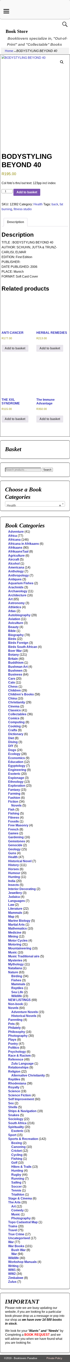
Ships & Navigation (22, 1111)
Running (17, 1178)
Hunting (14, 877)
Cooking (14, 726)
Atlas (12, 611)
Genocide (15, 845)
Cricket (16, 1150)
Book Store (17, 31)
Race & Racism (19, 1055)
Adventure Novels (24, 1012)
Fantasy (14, 789)
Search (47, 469)
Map (11, 916)
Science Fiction (19, 1095)
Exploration (16, 785)
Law (11, 904)
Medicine (14, 932)
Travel (12, 1230)
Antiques (15, 579)
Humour (14, 873)
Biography (16, 635)
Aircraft (13, 559)
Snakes (13, 1115)
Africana (14, 539)
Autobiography (19, 615)
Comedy (17, 1210)
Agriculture (16, 555)
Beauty (13, 627)
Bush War (18, 1250)
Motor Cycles (18, 940)
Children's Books (21, 694)
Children (14, 690)
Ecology (14, 754)
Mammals (15, 912)
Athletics (14, 607)
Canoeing (18, 1146)
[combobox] (35, 504)
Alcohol (14, 563)
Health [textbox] (34, 505)
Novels (16, 805)
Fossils (13, 821)
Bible (12, 631)
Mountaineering (19, 948)
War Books (16, 1246)
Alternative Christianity (28, 1075)
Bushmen (15, 670)
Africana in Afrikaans (23, 543)
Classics (14, 710)
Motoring (14, 944)
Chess (13, 686)
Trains (12, 1226)
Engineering (17, 770)
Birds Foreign (18, 642)
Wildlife (16, 996)
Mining (13, 936)
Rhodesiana (17, 1083)
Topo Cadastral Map (23, 1222)
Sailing (16, 1182)
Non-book (15, 1004)
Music (12, 952)
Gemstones (16, 841)
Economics (16, 758)
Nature (13, 972)
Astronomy (16, 603)
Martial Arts (16, 924)
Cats (11, 682)
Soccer (16, 1186)
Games (13, 833)
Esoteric (14, 773)
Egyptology (16, 765)
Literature (15, 908)
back (55, 204)
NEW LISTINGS (19, 1000)
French (13, 829)
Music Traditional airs (23, 956)
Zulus (12, 1281)
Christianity (16, 702)
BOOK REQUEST (37, 1334)
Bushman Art (18, 666)
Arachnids (16, 587)
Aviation (14, 619)
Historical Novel (20, 861)
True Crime (16, 1234)
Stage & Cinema (20, 1198)
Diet (11, 738)
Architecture (17, 595)
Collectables (17, 714)
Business (15, 674)
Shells (12, 1107)
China (12, 698)
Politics (13, 1047)
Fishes (16, 980)
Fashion (14, 797)
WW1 (12, 1269)
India (11, 881)
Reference (15, 1059)
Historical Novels (23, 1016)
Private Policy (54, 1358)
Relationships (18, 1067)
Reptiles (17, 988)
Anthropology (18, 575)
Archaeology (17, 591)
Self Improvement (21, 1099)
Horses (13, 869)
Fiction (13, 801)
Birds (12, 639)
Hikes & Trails (21, 1166)
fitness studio (23, 209)
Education (15, 762)
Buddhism (16, 662)
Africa (12, 535)
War (11, 1242)
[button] (61, 62)
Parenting (15, 1019)
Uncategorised (19, 1238)
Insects (13, 885)
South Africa (17, 1123)
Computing (16, 722)
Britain (13, 658)
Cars (11, 678)
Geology (14, 849)
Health (38, 204)
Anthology (16, 571)
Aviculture (15, 623)
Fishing (13, 813)
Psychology (17, 1051)
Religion (14, 1071)
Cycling (17, 1154)
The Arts (14, 1202)
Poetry (13, 1043)
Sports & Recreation (23, 1139)
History (13, 865)
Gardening (16, 837)
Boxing (16, 1143)
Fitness (13, 817)
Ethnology (16, 781)
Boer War (15, 650)
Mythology (16, 964)
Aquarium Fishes (20, 583)
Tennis (16, 1190)
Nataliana (15, 968)
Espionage (16, 777)
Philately (14, 1027)
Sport (12, 1135)
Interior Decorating (22, 889)
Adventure (16, 531)
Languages (16, 900)
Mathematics (17, 928)
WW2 (12, 1273)
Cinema (13, 706)
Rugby (16, 1174)
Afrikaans (15, 547)
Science (14, 1091)
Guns (12, 853)
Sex (11, 1103)
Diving (13, 742)
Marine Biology (19, 920)
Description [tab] (15, 222)
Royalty (13, 1087)
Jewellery (15, 893)
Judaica (14, 896)
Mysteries (15, 960)
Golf (14, 1162)
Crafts (12, 730)
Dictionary (15, 734)
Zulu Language (22, 1063)
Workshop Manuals (22, 1262)
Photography (18, 1035)
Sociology (15, 1119)
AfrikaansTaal (18, 551)
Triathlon (17, 1194)
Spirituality (16, 1127)
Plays (12, 1039)
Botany (13, 654)
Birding (16, 976)
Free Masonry (18, 825)
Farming (14, 793)
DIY (10, 746)
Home (9, 51)
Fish (11, 809)
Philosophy (16, 1031)
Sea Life (17, 992)
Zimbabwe (15, 1277)
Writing (13, 1266)
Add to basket (27, 192)
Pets (11, 1023)
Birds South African (22, 646)
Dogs (12, 750)
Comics (13, 718)
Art (10, 599)
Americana (16, 567)
